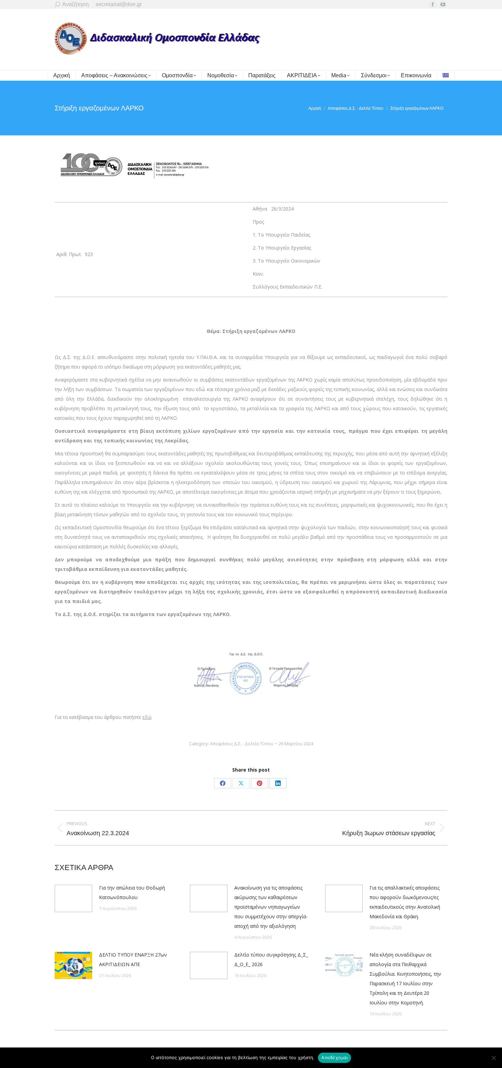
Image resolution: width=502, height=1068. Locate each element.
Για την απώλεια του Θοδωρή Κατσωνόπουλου (132, 892)
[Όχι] (493, 1057)
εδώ (147, 717)
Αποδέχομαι (334, 1057)
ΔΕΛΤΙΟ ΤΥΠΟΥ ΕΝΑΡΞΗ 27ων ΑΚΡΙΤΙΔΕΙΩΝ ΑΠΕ (133, 959)
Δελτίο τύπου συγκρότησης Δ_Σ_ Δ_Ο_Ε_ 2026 (271, 959)
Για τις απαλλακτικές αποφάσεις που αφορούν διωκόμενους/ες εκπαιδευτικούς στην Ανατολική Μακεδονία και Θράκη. (404, 902)
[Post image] (73, 898)
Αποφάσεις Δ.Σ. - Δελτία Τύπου (242, 743)
